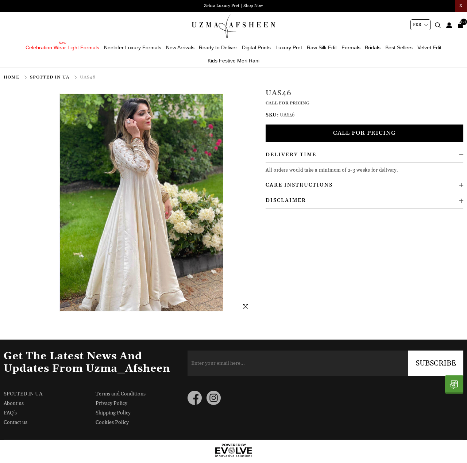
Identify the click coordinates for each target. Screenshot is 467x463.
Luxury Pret (288, 47)
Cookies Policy (112, 422)
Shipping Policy (113, 413)
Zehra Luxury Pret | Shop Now (233, 5)
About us (14, 403)
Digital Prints (256, 47)
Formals (350, 47)
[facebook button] (195, 398)
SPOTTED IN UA (50, 77)
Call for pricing (364, 133)
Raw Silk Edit (322, 47)
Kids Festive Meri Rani (233, 61)
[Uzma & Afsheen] (233, 26)
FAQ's (10, 413)
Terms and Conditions (121, 394)
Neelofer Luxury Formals (132, 47)
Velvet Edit (429, 47)
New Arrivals (180, 47)
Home (12, 77)
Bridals (373, 47)
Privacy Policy (111, 403)
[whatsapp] (454, 384)
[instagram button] (214, 398)
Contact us (15, 422)
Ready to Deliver (218, 47)
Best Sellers (399, 47)
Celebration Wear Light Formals (62, 47)
